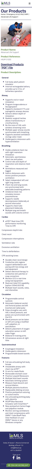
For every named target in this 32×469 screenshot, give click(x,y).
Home (3, 14)
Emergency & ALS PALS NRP (17, 14)
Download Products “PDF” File (12, 66)
